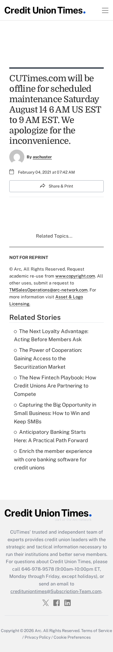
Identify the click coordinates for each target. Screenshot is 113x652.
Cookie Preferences (72, 637)
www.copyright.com (75, 275)
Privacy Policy (37, 637)
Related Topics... (54, 236)
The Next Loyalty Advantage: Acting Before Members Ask (51, 335)
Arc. (38, 630)
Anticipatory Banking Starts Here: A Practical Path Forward (51, 436)
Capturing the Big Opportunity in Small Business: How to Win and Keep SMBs (55, 413)
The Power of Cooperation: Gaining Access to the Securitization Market (48, 358)
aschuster (42, 157)
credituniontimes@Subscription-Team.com (55, 591)
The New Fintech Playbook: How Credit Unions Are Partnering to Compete (55, 385)
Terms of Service (96, 630)
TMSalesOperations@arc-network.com (48, 289)
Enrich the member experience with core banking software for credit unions (53, 459)
